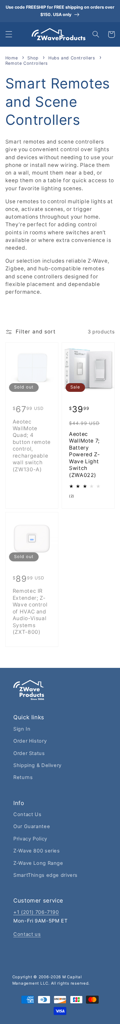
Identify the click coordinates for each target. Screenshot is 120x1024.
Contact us (27, 934)
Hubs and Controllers (72, 57)
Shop (33, 57)
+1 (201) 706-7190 (36, 912)
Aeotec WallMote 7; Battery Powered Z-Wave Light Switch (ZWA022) (84, 454)
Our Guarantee (31, 826)
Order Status (29, 753)
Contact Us (27, 814)
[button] (8, 34)
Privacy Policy (30, 839)
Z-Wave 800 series (36, 851)
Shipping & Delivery (37, 765)
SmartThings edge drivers (45, 875)
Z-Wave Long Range (38, 863)
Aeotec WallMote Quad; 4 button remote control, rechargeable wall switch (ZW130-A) (32, 446)
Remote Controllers (26, 63)
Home (11, 57)
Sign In (21, 729)
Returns (23, 777)
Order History (30, 741)
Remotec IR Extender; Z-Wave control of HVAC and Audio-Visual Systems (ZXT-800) (30, 611)
